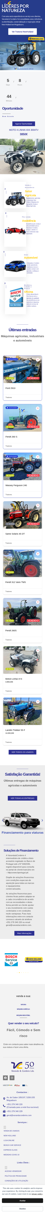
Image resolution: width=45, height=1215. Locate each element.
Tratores (9, 397)
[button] (19, 68)
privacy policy (37, 1194)
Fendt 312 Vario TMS (15, 582)
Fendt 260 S (11, 437)
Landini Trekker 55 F (15, 730)
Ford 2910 (10, 388)
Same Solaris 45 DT (15, 534)
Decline (22, 1209)
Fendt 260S (11, 630)
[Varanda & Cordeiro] (14, 3)
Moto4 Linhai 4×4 (13, 679)
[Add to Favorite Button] (37, 360)
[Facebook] (5, 1077)
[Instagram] (12, 1077)
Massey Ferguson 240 (16, 485)
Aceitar (23, 1201)
